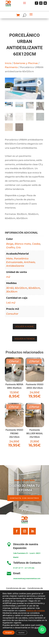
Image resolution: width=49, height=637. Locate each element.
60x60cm (34, 288)
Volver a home (24, 326)
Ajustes (21, 632)
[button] (39, 82)
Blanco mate (23, 243)
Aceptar (8, 632)
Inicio (8, 63)
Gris (18, 247)
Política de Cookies (35, 610)
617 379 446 (29, 568)
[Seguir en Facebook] (36, 3)
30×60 (10, 288)
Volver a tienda (25, 338)
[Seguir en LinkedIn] (45, 3)
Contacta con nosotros (24, 498)
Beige (9, 243)
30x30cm (11, 291)
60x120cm (21, 288)
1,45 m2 (10, 302)
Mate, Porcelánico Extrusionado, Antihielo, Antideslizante (21, 262)
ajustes (37, 627)
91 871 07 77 (18, 568)
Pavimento (11, 67)
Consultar (12, 313)
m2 (8, 276)
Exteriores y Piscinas (26, 63)
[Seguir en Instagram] (40, 3)
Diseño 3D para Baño (24, 480)
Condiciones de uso (15, 588)
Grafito (10, 247)
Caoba (36, 243)
